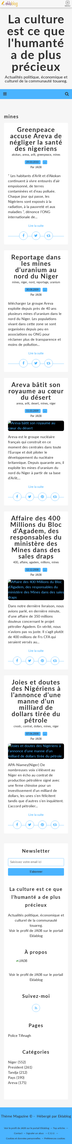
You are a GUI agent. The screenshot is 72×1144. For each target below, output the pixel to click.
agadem (34, 562)
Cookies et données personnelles (23, 1138)
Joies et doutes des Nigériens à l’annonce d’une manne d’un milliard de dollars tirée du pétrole (36, 701)
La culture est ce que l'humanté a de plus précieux (36, 43)
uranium (55, 282)
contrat (27, 726)
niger (24, 282)
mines (56, 154)
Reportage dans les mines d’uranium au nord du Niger (36, 267)
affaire (23, 562)
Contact (18, 1133)
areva (25, 154)
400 (15, 562)
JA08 (38, 931)
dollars (38, 726)
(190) (16, 1078)
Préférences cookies (54, 1138)
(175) (17, 1083)
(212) (17, 1072)
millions (45, 562)
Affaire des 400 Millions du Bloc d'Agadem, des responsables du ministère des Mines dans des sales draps (36, 537)
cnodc (17, 726)
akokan (16, 154)
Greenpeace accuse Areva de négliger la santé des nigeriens (36, 139)
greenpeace (44, 154)
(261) (20, 1067)
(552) (17, 1062)
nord (32, 282)
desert (35, 403)
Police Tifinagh (19, 1036)
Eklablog (64, 1116)
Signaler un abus (35, 1133)
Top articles (59, 1128)
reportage (42, 282)
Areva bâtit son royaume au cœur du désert (36, 391)
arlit (33, 154)
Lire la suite (36, 225)
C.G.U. (51, 1133)
